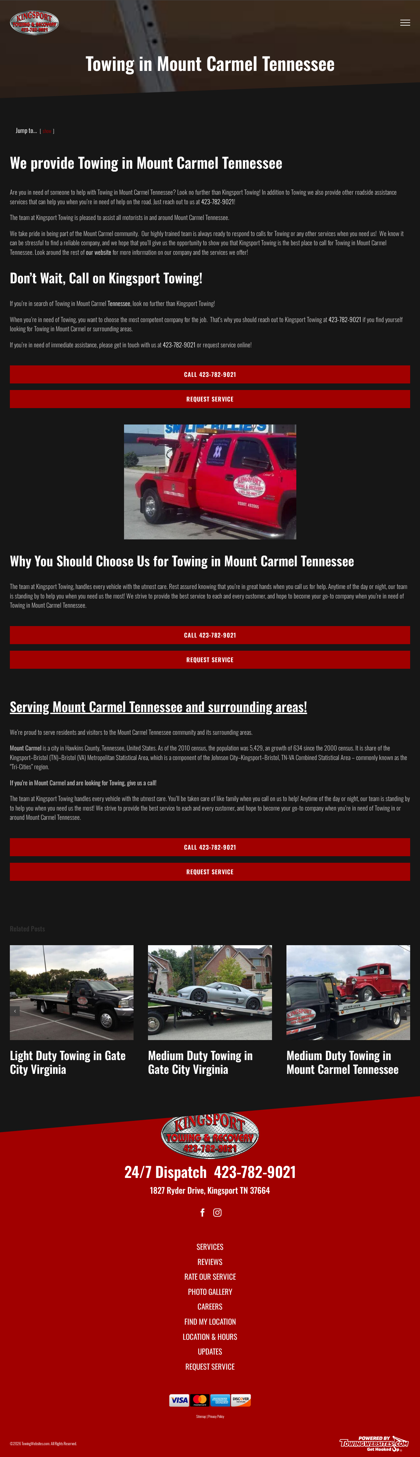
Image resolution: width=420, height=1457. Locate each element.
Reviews (210, 1261)
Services (210, 1246)
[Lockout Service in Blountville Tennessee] (348, 992)
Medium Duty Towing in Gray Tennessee (200, 1061)
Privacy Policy (216, 1416)
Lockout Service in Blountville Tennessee (335, 1061)
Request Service (210, 1366)
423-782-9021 (217, 201)
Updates (210, 1351)
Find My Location (210, 1321)
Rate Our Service (210, 1276)
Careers (210, 1306)
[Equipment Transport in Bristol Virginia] (72, 992)
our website (98, 251)
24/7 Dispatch (165, 1171)
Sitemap (201, 1416)
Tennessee (119, 303)
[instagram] (217, 1212)
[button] (15, 1011)
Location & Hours (210, 1336)
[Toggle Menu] (405, 23)
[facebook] (203, 1212)
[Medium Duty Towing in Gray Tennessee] (210, 992)
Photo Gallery (210, 1291)
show (47, 130)
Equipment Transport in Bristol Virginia (62, 1061)
